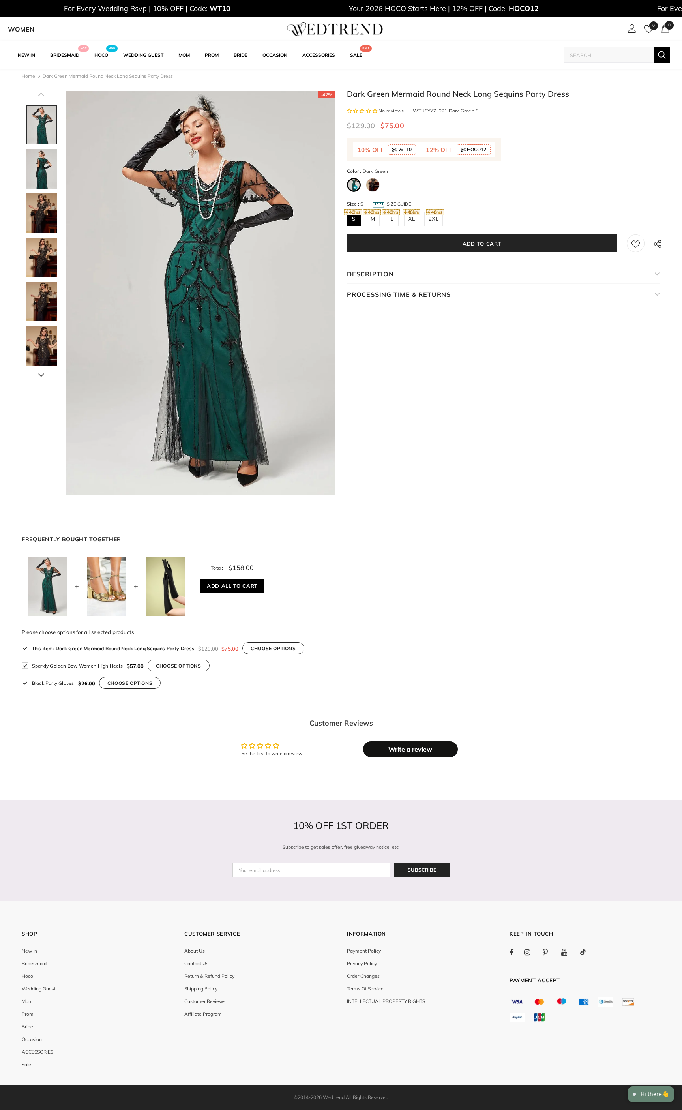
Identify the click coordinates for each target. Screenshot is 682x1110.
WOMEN (21, 29)
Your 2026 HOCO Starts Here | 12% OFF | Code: (444, 8)
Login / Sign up (630, 31)
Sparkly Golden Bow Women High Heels (77, 666)
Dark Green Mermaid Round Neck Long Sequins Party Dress (113, 648)
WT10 (404, 149)
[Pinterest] (550, 952)
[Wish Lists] (636, 243)
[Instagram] (531, 952)
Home (28, 76)
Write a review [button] (410, 749)
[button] (362, 111)
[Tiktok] (587, 952)
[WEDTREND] (335, 29)
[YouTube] (568, 952)
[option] (200, 293)
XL (411, 219)
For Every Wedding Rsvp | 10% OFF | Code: (147, 8)
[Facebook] (517, 952)
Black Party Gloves (53, 683)
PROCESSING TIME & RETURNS (399, 294)
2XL (433, 219)
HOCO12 (476, 149)
